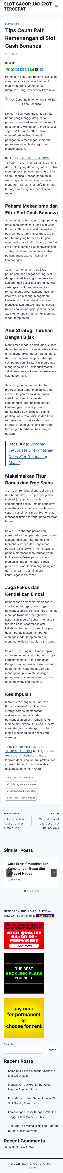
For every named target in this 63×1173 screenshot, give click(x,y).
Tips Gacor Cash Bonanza (21, 797)
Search (8, 1044)
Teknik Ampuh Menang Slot (21, 791)
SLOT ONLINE (12, 24)
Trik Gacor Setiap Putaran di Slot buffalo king (15, 821)
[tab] (25, 891)
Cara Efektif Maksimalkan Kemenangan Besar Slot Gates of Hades (28, 868)
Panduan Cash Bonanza (20, 777)
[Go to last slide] (9, 873)
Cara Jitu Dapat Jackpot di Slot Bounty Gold (49, 821)
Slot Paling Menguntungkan (22, 784)
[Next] (54, 873)
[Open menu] (56, 6)
